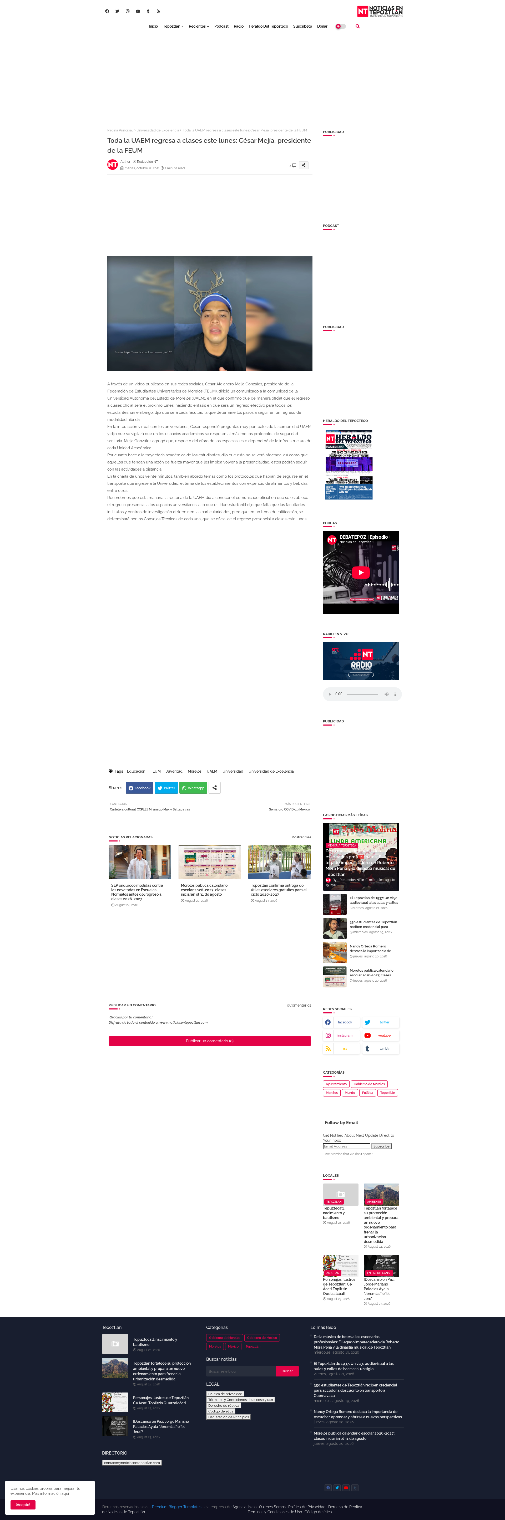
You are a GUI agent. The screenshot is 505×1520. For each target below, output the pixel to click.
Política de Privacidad (307, 1507)
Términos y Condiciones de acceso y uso (240, 1399)
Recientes (197, 26)
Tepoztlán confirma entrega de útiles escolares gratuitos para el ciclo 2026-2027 (279, 889)
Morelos (194, 771)
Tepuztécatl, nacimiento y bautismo (334, 1213)
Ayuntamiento (336, 1084)
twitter (384, 1022)
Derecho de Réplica (345, 1507)
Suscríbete (302, 26)
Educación (136, 771)
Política (367, 1093)
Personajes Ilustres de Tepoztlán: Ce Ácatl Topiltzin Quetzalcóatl (339, 1286)
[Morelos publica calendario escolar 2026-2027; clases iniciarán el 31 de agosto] (335, 976)
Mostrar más (301, 837)
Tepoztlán (171, 26)
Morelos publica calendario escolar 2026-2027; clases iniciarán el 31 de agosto (204, 889)
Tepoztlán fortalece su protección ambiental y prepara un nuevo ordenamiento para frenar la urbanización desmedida (381, 1225)
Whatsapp (196, 788)
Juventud (174, 771)
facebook (345, 1022)
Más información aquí (50, 1493)
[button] (357, 26)
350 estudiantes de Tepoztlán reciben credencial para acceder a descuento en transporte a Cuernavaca (373, 929)
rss (345, 1048)
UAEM (212, 771)
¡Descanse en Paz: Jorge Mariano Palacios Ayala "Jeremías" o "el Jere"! (379, 1289)
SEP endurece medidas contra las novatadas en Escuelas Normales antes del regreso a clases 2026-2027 (137, 892)
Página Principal (120, 130)
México (233, 1346)
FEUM (155, 771)
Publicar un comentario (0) (210, 1041)
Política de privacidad (225, 1394)
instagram (344, 1035)
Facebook (142, 788)
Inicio (153, 26)
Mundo (350, 1093)
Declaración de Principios (228, 1417)
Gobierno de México (262, 1338)
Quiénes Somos (272, 1507)
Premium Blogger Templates (176, 1507)
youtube (384, 1035)
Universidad (233, 771)
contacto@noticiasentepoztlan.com (132, 1463)
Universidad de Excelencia (158, 130)
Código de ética (220, 1411)
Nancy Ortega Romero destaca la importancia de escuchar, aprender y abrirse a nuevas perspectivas (374, 953)
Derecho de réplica (223, 1405)
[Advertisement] (252, 76)
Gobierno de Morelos (369, 1084)
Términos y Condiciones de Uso (275, 1512)
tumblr (385, 1048)
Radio (239, 26)
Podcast (221, 26)
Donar (322, 26)
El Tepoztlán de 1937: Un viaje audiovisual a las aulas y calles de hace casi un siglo (374, 902)
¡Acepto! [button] (23, 1505)
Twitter (169, 788)
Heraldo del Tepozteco (268, 26)
